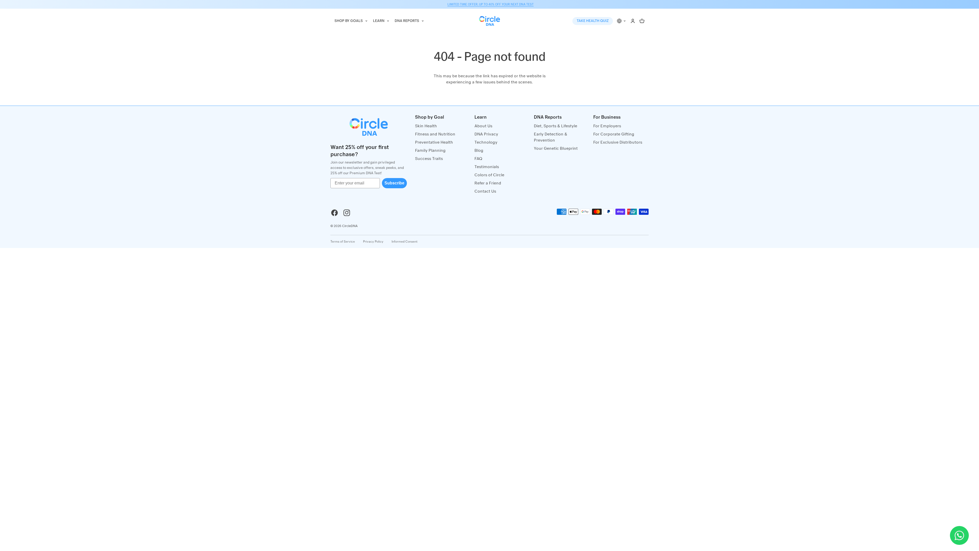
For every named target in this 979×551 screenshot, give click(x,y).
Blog (478, 150)
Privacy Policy (373, 241)
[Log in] (632, 20)
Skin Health (426, 126)
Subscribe (394, 183)
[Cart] (642, 20)
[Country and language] (621, 21)
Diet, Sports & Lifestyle (555, 126)
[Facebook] (334, 213)
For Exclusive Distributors (617, 142)
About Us (483, 126)
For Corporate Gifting (613, 134)
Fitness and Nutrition (435, 134)
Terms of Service (342, 241)
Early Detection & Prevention (550, 137)
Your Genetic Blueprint (556, 148)
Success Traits (429, 159)
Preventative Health (434, 142)
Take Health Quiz (593, 21)
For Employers (607, 126)
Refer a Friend (487, 183)
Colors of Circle (489, 175)
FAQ (478, 159)
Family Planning (430, 150)
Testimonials (486, 167)
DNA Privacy (486, 134)
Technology (485, 142)
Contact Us (485, 191)
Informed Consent (405, 241)
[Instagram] (347, 213)
